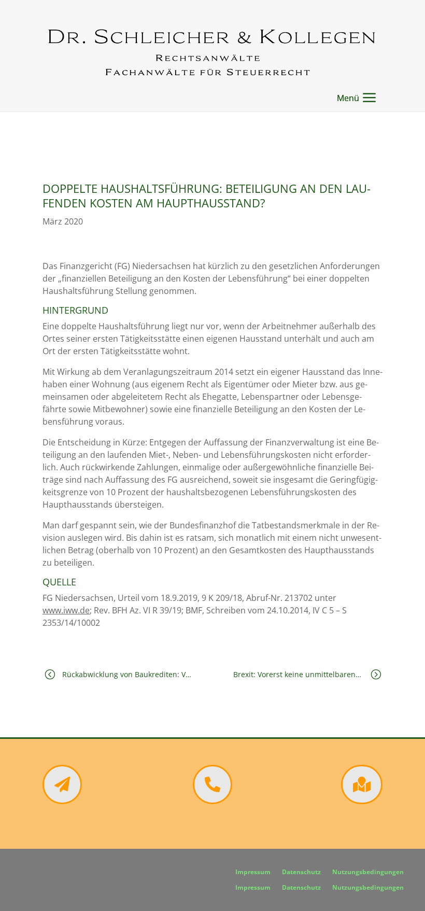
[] (62, 801)
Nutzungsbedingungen (368, 872)
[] (361, 801)
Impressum (253, 872)
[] (212, 801)
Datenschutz (301, 872)
